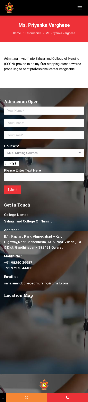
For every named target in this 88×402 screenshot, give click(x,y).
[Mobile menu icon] (80, 8)
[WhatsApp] (26, 397)
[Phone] (67, 397)
